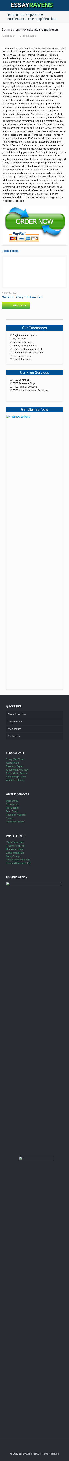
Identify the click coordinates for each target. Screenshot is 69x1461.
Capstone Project (15, 821)
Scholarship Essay (16, 776)
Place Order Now (17, 714)
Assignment (12, 762)
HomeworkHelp (14, 849)
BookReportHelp (15, 852)
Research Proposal (16, 814)
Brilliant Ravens (28, 35)
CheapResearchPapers (18, 859)
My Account (14, 729)
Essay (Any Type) (15, 759)
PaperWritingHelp (15, 845)
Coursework (12, 804)
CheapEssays (13, 856)
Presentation (12, 807)
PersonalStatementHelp (18, 863)
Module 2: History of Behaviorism (22, 297)
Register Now (15, 721)
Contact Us (14, 736)
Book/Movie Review (16, 773)
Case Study (12, 800)
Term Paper (12, 811)
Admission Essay (15, 780)
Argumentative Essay (17, 769)
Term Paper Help (15, 842)
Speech (10, 818)
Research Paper (14, 766)
